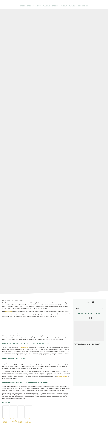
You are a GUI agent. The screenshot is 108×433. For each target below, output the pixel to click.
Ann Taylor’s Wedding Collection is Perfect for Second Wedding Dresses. (20, 421)
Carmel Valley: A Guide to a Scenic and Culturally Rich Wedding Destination (87, 343)
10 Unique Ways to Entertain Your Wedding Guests (91, 372)
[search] (102, 308)
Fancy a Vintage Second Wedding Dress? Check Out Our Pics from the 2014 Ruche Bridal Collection (28, 421)
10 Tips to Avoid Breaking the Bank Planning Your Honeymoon (92, 366)
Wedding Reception (60, 147)
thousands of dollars (62, 376)
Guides (22, 6)
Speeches (30, 6)
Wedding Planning (50, 147)
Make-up (64, 6)
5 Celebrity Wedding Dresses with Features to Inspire (92, 361)
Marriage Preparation (38, 147)
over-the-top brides (23, 347)
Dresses (55, 6)
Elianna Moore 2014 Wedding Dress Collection (13, 420)
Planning (46, 6)
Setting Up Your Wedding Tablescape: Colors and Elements (92, 378)
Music (39, 6)
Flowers (72, 6)
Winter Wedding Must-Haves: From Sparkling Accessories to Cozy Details (92, 355)
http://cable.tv (8, 311)
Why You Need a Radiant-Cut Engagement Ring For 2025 (92, 349)
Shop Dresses (83, 6)
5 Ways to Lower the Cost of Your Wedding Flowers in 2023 (91, 383)
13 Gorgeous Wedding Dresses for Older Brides (5, 420)
